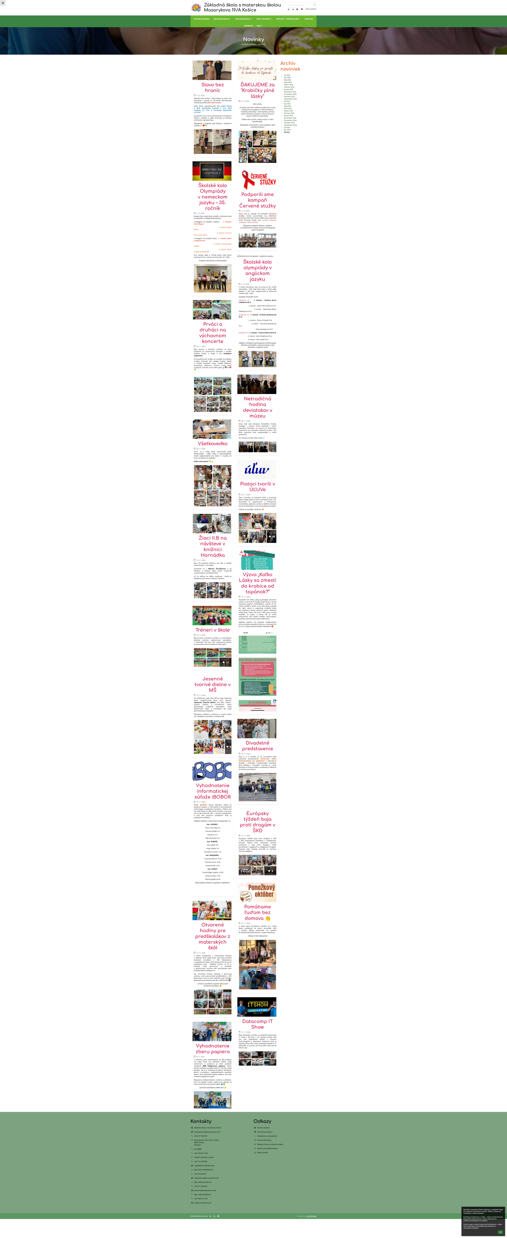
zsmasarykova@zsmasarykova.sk (207, 1132)
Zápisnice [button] (248, 26)
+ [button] (289, 9)
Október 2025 (289, 96)
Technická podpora (264, 1132)
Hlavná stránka (248, 44)
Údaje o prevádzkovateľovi (267, 1148)
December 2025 (290, 92)
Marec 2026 (288, 84)
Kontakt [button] (309, 19)
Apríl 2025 (288, 108)
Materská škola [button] (242, 19)
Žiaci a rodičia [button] (263, 19)
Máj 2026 (287, 80)
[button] (297, 9)
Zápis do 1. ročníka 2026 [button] (287, 19)
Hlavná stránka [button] (202, 19)
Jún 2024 (287, 130)
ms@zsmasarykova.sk (202, 1203)
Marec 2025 (288, 111)
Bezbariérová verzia (200, 1216)
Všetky (287, 132)
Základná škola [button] (221, 19)
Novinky (262, 44)
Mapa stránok (262, 1152)
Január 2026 (288, 89)
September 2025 (290, 99)
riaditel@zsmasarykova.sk (204, 1165)
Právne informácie (264, 1140)
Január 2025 (288, 115)
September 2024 (290, 125)
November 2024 (290, 120)
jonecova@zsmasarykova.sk (205, 1190)
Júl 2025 (287, 101)
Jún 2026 (287, 77)
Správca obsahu (263, 1127)
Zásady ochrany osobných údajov (270, 1144)
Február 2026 (289, 87)
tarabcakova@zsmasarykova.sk (206, 1178)
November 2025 (290, 94)
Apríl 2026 (288, 82)
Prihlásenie (311, 9)
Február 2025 (289, 113)
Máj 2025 (287, 106)
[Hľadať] (314, 4)
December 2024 (290, 118)
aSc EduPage (311, 1216)
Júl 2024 (287, 127)
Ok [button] (500, 1232)
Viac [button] (259, 26)
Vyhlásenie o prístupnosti (267, 1136)
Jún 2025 (287, 103)
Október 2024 (289, 122)
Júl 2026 (287, 75)
